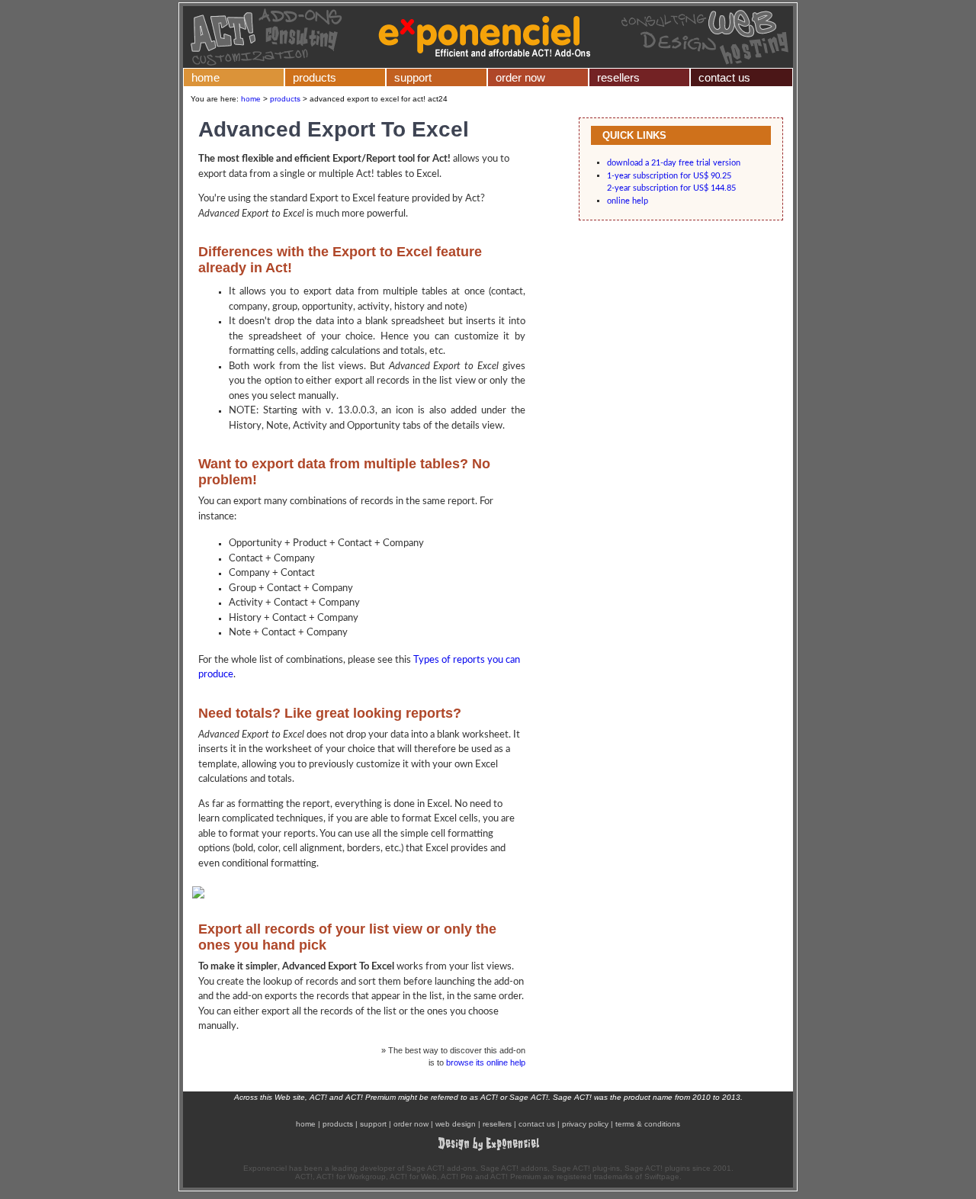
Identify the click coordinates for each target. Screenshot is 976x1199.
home (205, 77)
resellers (618, 77)
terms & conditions (647, 1124)
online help (627, 201)
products (314, 77)
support (413, 77)
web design (455, 1124)
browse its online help (485, 1062)
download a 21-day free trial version (673, 163)
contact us (724, 77)
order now (520, 77)
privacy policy (585, 1124)
